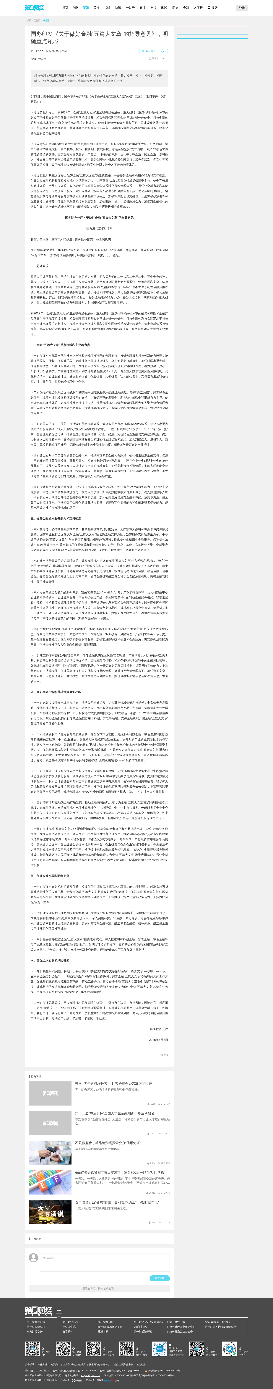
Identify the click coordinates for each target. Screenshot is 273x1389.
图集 (175, 7)
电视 (153, 7)
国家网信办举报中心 (99, 1364)
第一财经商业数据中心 (182, 1326)
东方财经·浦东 (35, 1331)
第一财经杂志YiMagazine (148, 1321)
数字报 (198, 7)
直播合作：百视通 (94, 1380)
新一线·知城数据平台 (110, 1326)
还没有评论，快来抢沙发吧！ (99, 1288)
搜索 (215, 7)
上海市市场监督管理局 (74, 1364)
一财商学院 (69, 1326)
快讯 (118, 7)
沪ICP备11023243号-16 (37, 1370)
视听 (107, 7)
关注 (97, 7)
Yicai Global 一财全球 (217, 1321)
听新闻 (149, 51)
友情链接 (141, 1364)
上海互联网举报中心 (123, 1364)
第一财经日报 (106, 1321)
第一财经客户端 (36, 1321)
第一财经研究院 (36, 1326)
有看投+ (67, 1331)
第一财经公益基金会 (181, 1331)
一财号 (130, 7)
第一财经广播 (177, 1321)
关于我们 (55, 1364)
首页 (65, 7)
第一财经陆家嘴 (143, 1331)
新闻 (86, 7)
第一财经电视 (70, 1321)
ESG (164, 7)
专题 (186, 7)
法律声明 (42, 1364)
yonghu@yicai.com (90, 1375)
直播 (143, 7)
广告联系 (29, 1364)
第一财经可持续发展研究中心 (222, 1326)
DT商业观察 (141, 1326)
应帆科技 (103, 1331)
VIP (75, 7)
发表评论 (160, 1278)
